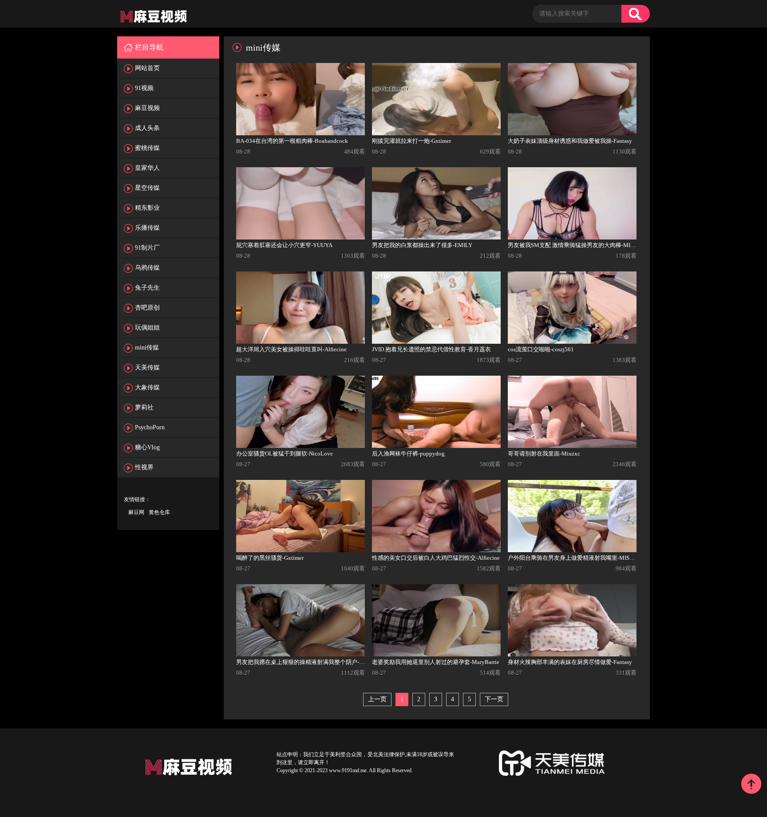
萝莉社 (144, 407)
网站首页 (147, 68)
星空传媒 (147, 188)
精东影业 (147, 207)
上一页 (377, 699)
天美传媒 (147, 367)
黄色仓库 (159, 512)
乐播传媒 (147, 227)
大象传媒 (147, 387)
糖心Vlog (147, 447)
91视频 (144, 88)
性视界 (144, 467)
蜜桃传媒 (147, 148)
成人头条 (147, 128)
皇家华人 (147, 168)
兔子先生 (147, 287)
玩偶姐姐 (147, 327)
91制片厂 (147, 247)
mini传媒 (147, 347)
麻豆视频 (147, 108)
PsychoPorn (150, 427)
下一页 (494, 699)
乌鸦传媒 (147, 267)
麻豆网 (136, 512)
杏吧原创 (147, 307)
